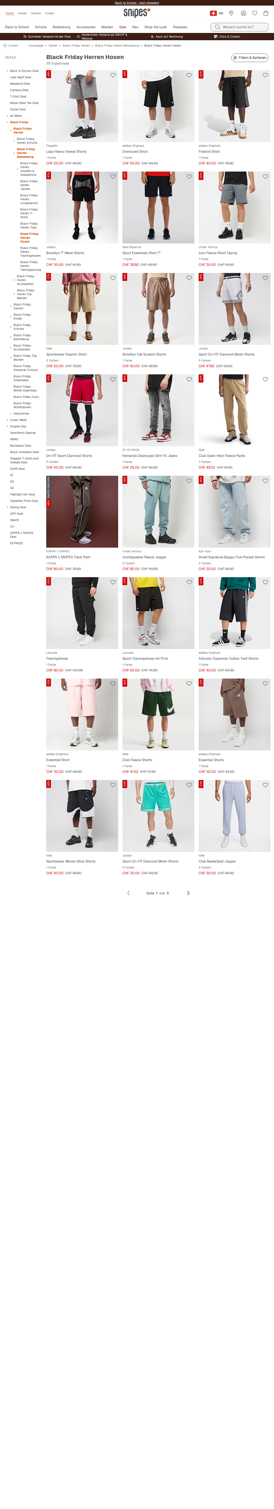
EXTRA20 (16, 543)
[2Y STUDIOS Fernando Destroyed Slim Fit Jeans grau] (158, 410)
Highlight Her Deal (22, 494)
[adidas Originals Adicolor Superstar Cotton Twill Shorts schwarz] (235, 613)
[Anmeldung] (243, 13)
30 (12, 488)
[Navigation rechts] (188, 893)
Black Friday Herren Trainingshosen (30, 252)
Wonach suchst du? (238, 27)
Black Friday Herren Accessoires (25, 280)
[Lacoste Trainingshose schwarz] (82, 613)
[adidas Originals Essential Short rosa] (82, 714)
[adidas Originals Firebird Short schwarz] (235, 106)
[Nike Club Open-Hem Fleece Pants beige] (235, 410)
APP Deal (16, 514)
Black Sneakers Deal (24, 452)
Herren (53, 45)
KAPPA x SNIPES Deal (21, 535)
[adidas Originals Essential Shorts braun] (235, 714)
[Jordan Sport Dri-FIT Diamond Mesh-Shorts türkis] (158, 816)
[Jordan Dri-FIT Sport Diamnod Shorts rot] (82, 410)
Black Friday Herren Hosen (29, 237)
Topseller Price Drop (24, 501)
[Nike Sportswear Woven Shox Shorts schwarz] (82, 816)
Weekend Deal (20, 84)
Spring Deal (18, 507)
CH (12, 526)
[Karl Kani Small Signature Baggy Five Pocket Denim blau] (235, 512)
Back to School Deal (24, 71)
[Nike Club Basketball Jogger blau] (235, 816)
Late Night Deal (20, 77)
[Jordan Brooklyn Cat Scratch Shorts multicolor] (158, 309)
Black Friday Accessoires (22, 347)
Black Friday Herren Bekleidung (117, 45)
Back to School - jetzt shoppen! (137, 3)
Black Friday (19, 122)
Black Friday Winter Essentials (25, 388)
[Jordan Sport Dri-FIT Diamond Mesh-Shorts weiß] (235, 309)
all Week (16, 116)
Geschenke (21, 413)
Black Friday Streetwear (22, 378)
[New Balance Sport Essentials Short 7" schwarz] (158, 207)
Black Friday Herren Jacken (29, 185)
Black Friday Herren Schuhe (27, 141)
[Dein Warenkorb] (266, 13)
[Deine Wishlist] (254, 13)
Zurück (13, 45)
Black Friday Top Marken (25, 358)
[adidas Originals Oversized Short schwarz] (158, 106)
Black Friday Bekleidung (22, 337)
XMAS (14, 439)
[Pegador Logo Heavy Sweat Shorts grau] (82, 106)
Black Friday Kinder (22, 316)
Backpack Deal (20, 446)
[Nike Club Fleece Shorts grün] (158, 714)
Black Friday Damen (22, 306)
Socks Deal (18, 109)
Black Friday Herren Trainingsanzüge (31, 266)
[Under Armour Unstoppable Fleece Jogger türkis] (158, 512)
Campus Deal (19, 90)
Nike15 (14, 520)
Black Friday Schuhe (22, 327)
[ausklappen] (7, 71)
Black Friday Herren (76, 45)
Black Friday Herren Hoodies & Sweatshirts (29, 169)
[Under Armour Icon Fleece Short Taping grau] (235, 207)
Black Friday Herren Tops (29, 225)
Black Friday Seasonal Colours (25, 368)
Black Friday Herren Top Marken (25, 294)
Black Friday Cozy (26, 397)
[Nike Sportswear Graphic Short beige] (82, 309)
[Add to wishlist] (113, 75)
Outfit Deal (17, 469)
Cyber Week (18, 420)
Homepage (35, 45)
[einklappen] (7, 122)
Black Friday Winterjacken (22, 405)
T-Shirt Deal (18, 96)
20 (12, 481)
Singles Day (18, 426)
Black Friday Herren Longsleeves (29, 199)
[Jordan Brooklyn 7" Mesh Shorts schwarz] (82, 207)
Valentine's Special (23, 433)
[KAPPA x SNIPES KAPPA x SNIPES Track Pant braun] (82, 512)
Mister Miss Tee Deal (24, 103)
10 (11, 475)
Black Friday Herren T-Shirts (29, 213)
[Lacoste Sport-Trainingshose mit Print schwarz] (158, 613)
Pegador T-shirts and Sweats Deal (24, 460)
